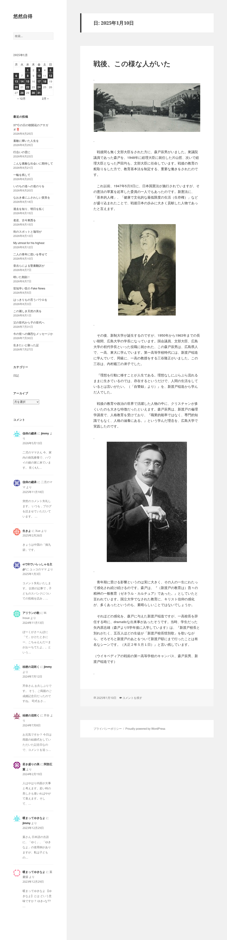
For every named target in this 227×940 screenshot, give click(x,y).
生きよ (27, 531)
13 (16, 81)
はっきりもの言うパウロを (30, 300)
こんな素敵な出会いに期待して (33, 163)
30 (33, 93)
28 (22, 93)
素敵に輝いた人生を (26, 141)
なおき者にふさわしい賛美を (31, 197)
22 (27, 87)
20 (16, 87)
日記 (16, 375)
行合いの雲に (21, 152)
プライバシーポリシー (107, 729)
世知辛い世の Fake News (29, 288)
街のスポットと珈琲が (27, 231)
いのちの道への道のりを (29, 186)
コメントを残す (132, 698)
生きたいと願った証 (26, 345)
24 (39, 87)
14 (22, 81)
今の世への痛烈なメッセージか (33, 334)
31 (39, 93)
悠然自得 (22, 16)
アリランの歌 (31, 613)
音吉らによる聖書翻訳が (29, 266)
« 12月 (21, 98)
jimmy (45, 433)
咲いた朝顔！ (21, 277)
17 (39, 81)
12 (50, 76)
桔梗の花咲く (31, 667)
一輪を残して (21, 175)
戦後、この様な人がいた (132, 63)
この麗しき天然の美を (27, 311)
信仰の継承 (30, 433)
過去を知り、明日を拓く (29, 209)
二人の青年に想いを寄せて (30, 254)
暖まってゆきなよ (34, 818)
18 (44, 81)
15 (27, 81)
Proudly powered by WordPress (145, 729)
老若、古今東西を (24, 220)
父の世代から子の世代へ (29, 322)
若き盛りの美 (31, 764)
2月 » (45, 98)
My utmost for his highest (28, 243)
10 (39, 76)
